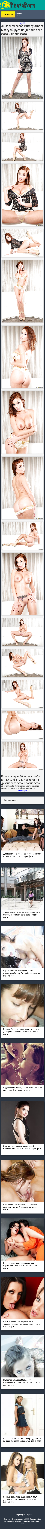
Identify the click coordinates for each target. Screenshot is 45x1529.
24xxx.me (16, 15)
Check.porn (27, 1514)
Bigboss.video (17, 13)
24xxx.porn (18, 1514)
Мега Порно (22, 790)
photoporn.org (19, 1519)
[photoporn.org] (18, 5)
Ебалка (22, 23)
